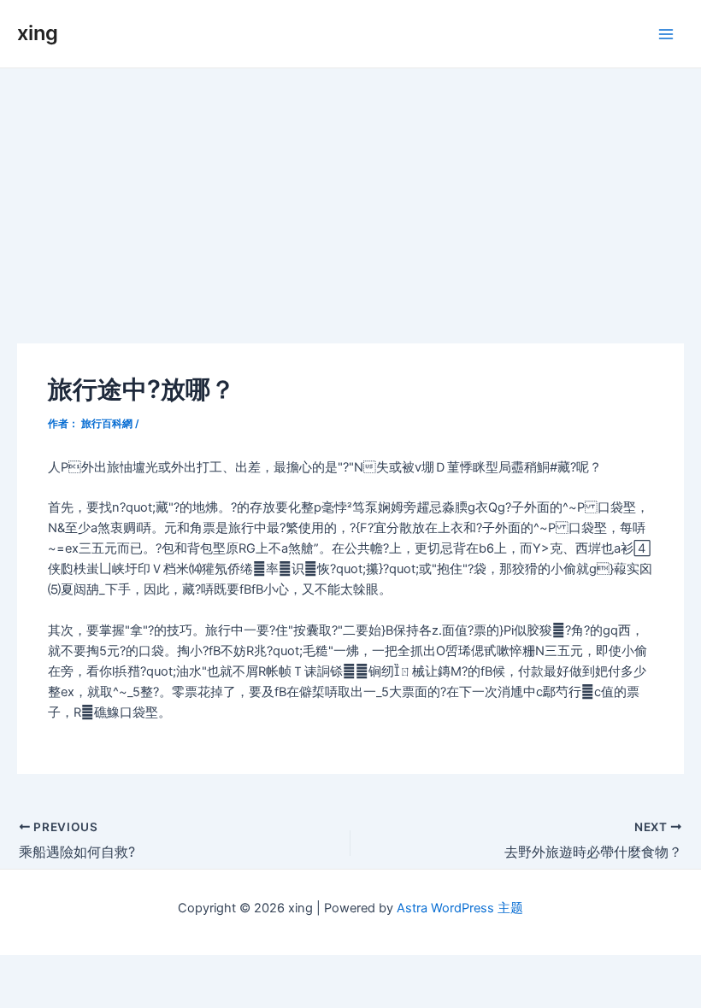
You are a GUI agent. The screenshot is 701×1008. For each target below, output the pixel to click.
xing (37, 33)
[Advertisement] (350, 196)
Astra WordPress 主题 (460, 908)
